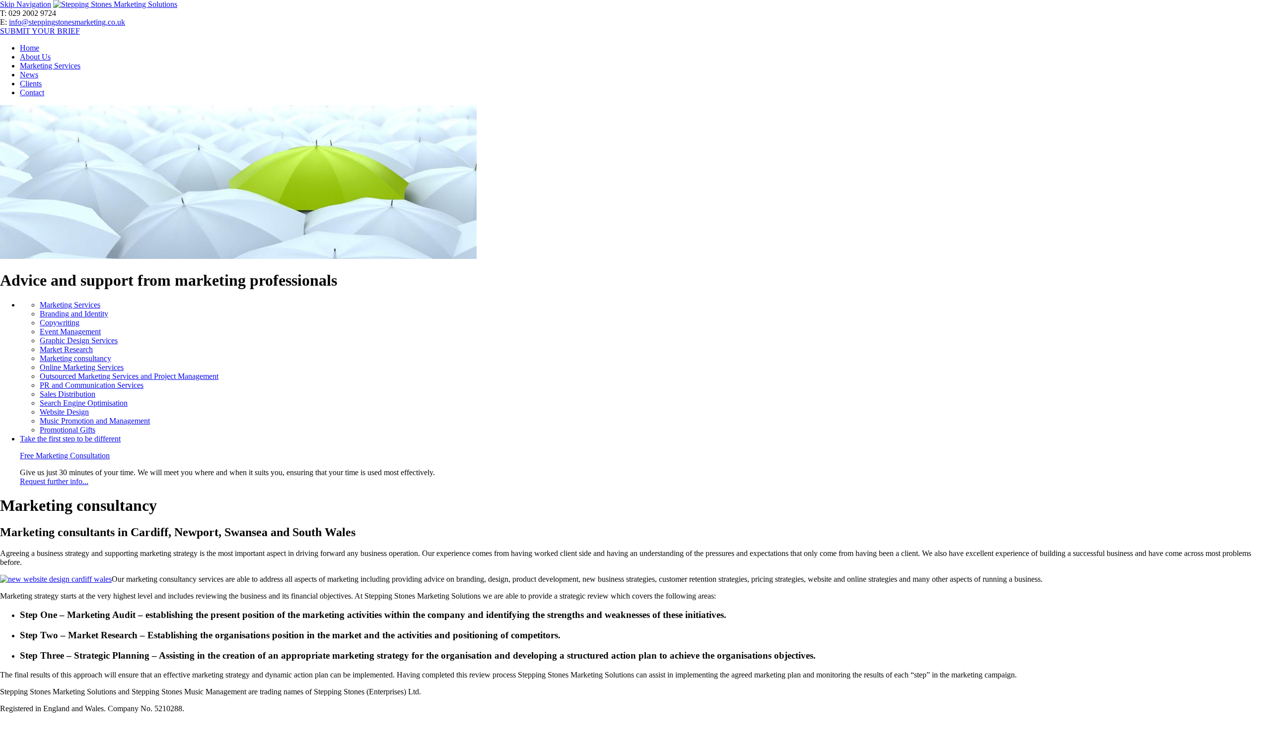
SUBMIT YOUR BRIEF (40, 31)
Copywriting (59, 322)
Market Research (66, 349)
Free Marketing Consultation (65, 455)
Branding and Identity (74, 313)
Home (29, 48)
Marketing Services (50, 66)
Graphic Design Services (79, 340)
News (29, 74)
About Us (35, 57)
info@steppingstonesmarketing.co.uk (67, 22)
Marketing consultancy (75, 358)
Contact (32, 92)
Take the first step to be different (70, 438)
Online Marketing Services (82, 367)
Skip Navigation (25, 4)
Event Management (70, 331)
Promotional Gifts (67, 430)
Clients (31, 83)
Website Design (64, 412)
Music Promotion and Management (95, 421)
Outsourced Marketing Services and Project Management (129, 376)
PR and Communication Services (91, 385)
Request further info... (54, 481)
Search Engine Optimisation (84, 403)
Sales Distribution (67, 394)
